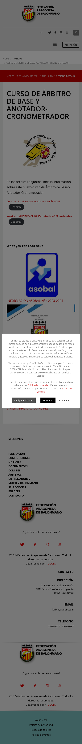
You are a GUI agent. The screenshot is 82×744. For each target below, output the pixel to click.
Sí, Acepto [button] (64, 400)
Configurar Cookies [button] (23, 400)
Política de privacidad (38, 385)
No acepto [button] (48, 400)
